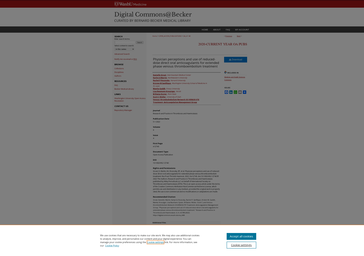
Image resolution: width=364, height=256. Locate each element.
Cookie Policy (112, 245)
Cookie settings (155, 242)
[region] (182, 240)
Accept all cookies (241, 236)
